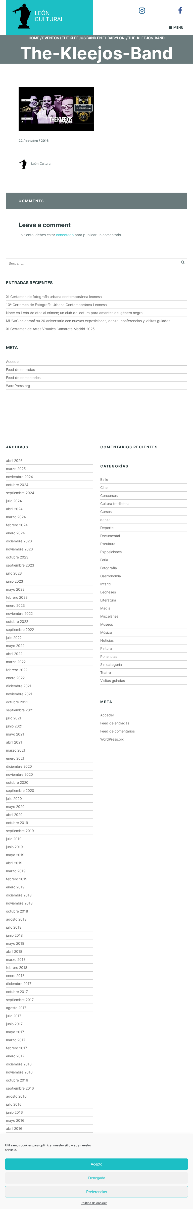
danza (105, 519)
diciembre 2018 (19, 895)
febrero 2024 (17, 525)
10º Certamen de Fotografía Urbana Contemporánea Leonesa (56, 305)
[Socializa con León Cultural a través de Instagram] (138, 7)
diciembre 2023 (19, 541)
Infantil (105, 584)
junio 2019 (14, 847)
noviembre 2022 (19, 613)
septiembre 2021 (20, 710)
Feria (104, 560)
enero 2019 (15, 887)
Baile (104, 479)
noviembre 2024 (19, 476)
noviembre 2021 (19, 694)
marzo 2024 (16, 517)
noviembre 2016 (19, 1072)
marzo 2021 (15, 750)
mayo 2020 (15, 806)
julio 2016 (14, 1104)
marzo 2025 (16, 468)
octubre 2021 (17, 702)
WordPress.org (18, 385)
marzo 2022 (16, 662)
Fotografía (108, 568)
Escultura (107, 544)
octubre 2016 (17, 1080)
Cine (104, 487)
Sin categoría (111, 664)
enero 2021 (15, 758)
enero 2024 (15, 533)
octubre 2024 (17, 485)
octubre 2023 (17, 557)
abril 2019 (14, 863)
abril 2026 (14, 460)
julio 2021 (13, 718)
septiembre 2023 (20, 565)
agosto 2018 (16, 919)
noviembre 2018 (19, 903)
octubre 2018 (17, 911)
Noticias (107, 640)
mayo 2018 (15, 943)
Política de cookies (94, 1203)
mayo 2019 (15, 855)
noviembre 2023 (19, 549)
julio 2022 (14, 637)
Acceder (13, 361)
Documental (110, 536)
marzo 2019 (16, 871)
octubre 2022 (17, 621)
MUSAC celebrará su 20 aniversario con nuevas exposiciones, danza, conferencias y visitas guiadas (88, 321)
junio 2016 (14, 1112)
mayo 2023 (15, 589)
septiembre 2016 (20, 1088)
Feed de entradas (20, 369)
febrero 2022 (16, 670)
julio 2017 (13, 1016)
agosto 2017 (16, 1008)
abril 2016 (14, 1128)
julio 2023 (14, 573)
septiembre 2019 (20, 831)
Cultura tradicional (115, 503)
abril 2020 (14, 814)
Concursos (109, 495)
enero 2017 (15, 1056)
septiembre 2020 (20, 790)
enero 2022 (15, 678)
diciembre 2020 (19, 766)
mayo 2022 (15, 645)
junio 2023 (14, 581)
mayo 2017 (15, 1032)
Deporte (107, 528)
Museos (106, 624)
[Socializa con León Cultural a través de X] (158, 7)
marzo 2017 (15, 1040)
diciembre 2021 (18, 686)
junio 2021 (14, 726)
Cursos (106, 511)
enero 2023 (15, 605)
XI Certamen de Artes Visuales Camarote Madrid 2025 (50, 329)
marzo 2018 (16, 959)
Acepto (96, 1164)
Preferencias (96, 1192)
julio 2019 (14, 839)
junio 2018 (14, 935)
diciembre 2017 (18, 983)
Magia (105, 608)
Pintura (106, 648)
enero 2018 (15, 975)
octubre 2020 (17, 782)
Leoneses (108, 592)
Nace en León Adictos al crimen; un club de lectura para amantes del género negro (74, 313)
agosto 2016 (16, 1096)
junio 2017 (14, 1024)
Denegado (96, 1178)
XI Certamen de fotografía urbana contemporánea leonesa (54, 296)
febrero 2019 (16, 879)
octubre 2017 (17, 991)
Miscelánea (109, 616)
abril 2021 (14, 742)
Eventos (50, 38)
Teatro (105, 672)
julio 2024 (14, 501)
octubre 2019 (17, 823)
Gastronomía (110, 576)
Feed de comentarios (23, 377)
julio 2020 (14, 798)
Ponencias (108, 656)
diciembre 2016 (19, 1064)
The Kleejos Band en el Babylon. (93, 38)
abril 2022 (14, 654)
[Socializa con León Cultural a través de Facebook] (177, 7)
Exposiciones (111, 552)
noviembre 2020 (19, 774)
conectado (65, 235)
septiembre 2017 (20, 1000)
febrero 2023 (17, 597)
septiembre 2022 (20, 629)
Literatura (108, 600)
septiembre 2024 (20, 493)
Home (34, 38)
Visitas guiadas (112, 680)
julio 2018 (14, 927)
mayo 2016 (15, 1120)
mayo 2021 (15, 734)
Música (106, 632)
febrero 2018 (16, 967)
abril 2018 (14, 951)
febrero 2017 (16, 1048)
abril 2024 (14, 509)
